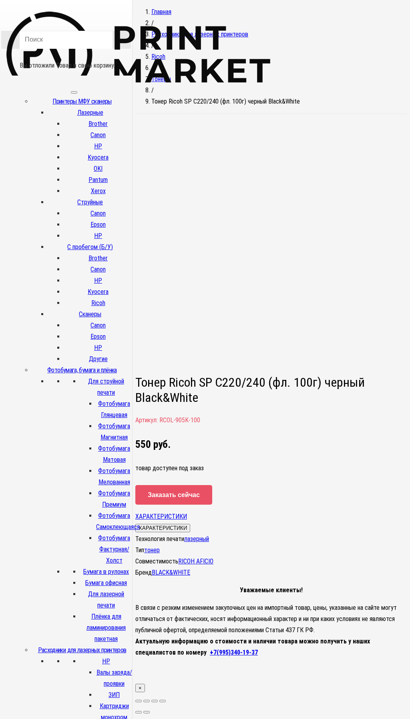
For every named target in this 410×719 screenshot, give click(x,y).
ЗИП (114, 695)
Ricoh (98, 303)
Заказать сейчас (174, 494)
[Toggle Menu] (74, 92)
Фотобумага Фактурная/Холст (114, 549)
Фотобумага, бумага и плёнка (82, 370)
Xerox (98, 191)
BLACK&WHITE (171, 572)
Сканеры (90, 314)
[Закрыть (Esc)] (138, 701)
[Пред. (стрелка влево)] (138, 712)
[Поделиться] (146, 701)
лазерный (196, 539)
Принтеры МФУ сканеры (81, 101)
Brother (98, 124)
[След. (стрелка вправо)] (146, 712)
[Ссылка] (138, 95)
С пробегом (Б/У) (90, 247)
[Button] (66, 54)
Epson (98, 224)
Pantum (98, 180)
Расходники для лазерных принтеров (82, 650)
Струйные (90, 202)
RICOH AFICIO (195, 561)
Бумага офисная (106, 583)
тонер (152, 550)
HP (98, 146)
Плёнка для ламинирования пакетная (106, 628)
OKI (98, 168)
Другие (98, 359)
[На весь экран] (154, 701)
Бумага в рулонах (106, 571)
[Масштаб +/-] (162, 701)
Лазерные (90, 112)
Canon (98, 135)
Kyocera (98, 157)
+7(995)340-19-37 (234, 652)
